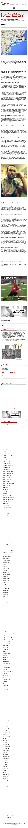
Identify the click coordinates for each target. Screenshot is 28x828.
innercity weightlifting (7, 667)
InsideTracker (6, 669)
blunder (5, 491)
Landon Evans (6, 720)
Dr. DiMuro (5, 594)
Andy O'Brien (5, 443)
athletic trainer (6, 451)
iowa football (5, 675)
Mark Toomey (6, 748)
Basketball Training (7, 481)
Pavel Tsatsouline (6, 811)
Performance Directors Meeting (9, 815)
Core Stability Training (7, 556)
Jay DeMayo (5, 681)
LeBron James (6, 728)
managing (5, 734)
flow (16, 63)
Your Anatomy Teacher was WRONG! (9, 395)
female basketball (6, 612)
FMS (4, 623)
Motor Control (6, 774)
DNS (4, 586)
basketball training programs (8, 483)
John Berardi (5, 695)
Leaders (5, 722)
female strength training (7, 614)
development (6, 582)
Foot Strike (5, 631)
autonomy (5, 459)
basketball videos (6, 485)
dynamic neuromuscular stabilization (10, 598)
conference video (6, 554)
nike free (5, 788)
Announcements (6, 447)
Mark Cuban (5, 742)
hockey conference (7, 657)
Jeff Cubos (5, 685)
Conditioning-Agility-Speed (8, 552)
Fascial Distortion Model (7, 608)
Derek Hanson (6, 578)
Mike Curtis (5, 762)
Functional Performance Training (9, 637)
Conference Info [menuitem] (15, 823)
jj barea (5, 691)
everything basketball (7, 604)
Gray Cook (5, 647)
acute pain (5, 426)
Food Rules (5, 625)
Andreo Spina (6, 441)
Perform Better (6, 813)
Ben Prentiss (6, 487)
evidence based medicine (8, 606)
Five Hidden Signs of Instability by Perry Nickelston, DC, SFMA (14, 400)
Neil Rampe (5, 784)
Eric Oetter (5, 600)
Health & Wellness (6, 653)
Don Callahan (6, 590)
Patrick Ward (5, 807)
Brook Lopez (5, 515)
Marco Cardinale (6, 740)
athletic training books (7, 455)
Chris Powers (6, 538)
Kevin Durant (5, 714)
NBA (4, 782)
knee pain (5, 718)
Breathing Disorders (7, 507)
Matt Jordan (5, 754)
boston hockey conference (8, 497)
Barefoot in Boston (7, 461)
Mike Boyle (5, 760)
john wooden (5, 701)
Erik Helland (5, 602)
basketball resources (7, 477)
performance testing (7, 817)
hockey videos (6, 661)
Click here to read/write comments (12, 318)
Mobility (5, 766)
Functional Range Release (8, 639)
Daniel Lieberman (6, 568)
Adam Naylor (5, 428)
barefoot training (6, 467)
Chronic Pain (5, 542)
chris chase (6, 320)
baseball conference (7, 469)
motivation (5, 772)
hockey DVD (5, 659)
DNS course (6, 588)
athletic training (6, 453)
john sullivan (5, 699)
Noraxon (5, 790)
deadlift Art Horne (6, 574)
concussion (5, 548)
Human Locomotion (7, 663)
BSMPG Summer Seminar (8, 525)
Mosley (4, 770)
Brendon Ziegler (6, 509)
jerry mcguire (5, 687)
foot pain (5, 629)
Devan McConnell (6, 580)
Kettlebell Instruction (7, 712)
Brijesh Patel (6, 513)
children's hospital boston (8, 532)
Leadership (5, 726)
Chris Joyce (5, 536)
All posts (2, 325)
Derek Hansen (6, 576)
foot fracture (5, 627)
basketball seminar (7, 479)
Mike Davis (5, 764)
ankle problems (6, 445)
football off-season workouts (8, 633)
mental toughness (6, 756)
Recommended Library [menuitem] (14, 824)
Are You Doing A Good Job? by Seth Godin (10, 404)
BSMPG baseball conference (8, 521)
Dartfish (5, 570)
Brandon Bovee (6, 505)
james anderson (6, 679)
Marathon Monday (6, 736)
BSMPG (5, 519)
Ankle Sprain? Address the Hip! (8, 393)
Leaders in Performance (7, 724)
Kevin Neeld (5, 716)
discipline (5, 584)
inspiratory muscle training (8, 671)
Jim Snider (5, 689)
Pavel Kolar (5, 809)
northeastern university (7, 794)
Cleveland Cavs (6, 546)
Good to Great (6, 645)
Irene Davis (5, 677)
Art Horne (5, 449)
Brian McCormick (6, 511)
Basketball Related (7, 475)
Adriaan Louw (6, 430)
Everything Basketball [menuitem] (9, 823)
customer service (6, 560)
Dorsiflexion (5, 592)
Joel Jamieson (6, 693)
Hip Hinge (5, 655)
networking (5, 786)
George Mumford (6, 641)
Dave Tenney (6, 572)
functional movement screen (8, 635)
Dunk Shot (5, 596)
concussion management (8, 550)
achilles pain (5, 424)
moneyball (5, 768)
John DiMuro (5, 697)
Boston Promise (6, 503)
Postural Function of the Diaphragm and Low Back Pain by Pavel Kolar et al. (13, 398)
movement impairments (7, 780)
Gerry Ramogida (6, 643)
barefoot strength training (8, 465)
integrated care (6, 673)
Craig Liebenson (6, 558)
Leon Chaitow (6, 730)
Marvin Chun (6, 750)
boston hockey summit (8, 499)
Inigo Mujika (5, 665)
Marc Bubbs (5, 738)
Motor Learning (6, 776)
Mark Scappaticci (6, 746)
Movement (5, 778)
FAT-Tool (5, 610)
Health (4, 651)
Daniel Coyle (5, 566)
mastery (5, 752)
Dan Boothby (6, 562)
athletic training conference (8, 457)
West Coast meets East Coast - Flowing (9, 19)
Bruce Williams (6, 517)
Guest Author (5, 649)
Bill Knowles (6, 489)
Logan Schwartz (6, 732)
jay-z (4, 683)
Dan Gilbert (5, 564)
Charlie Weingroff (6, 530)
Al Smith (5, 432)
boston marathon (6, 501)
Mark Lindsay (6, 744)
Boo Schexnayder (7, 495)
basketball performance (8, 473)
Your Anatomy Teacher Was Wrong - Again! (10, 402)
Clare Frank (5, 544)
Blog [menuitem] (24, 823)
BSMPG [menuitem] (4, 823)
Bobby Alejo (5, 493)
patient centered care (7, 805)
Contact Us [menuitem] (20, 823)
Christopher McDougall (7, 540)
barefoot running (6, 463)
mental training (6, 758)
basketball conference (8, 471)
